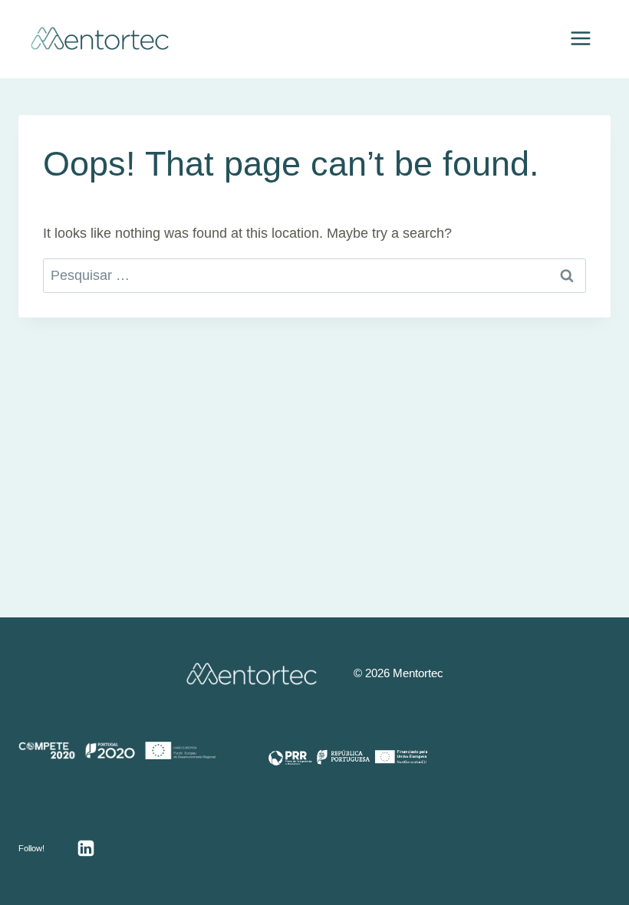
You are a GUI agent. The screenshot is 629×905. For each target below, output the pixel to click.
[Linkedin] (86, 848)
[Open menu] (580, 38)
